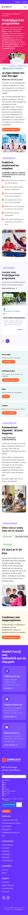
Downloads (5, 848)
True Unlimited (18, 909)
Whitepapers (6, 854)
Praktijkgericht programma (11, 832)
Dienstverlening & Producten (11, 823)
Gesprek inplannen (8, 885)
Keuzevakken (6, 829)
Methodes (9, 14)
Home (3, 14)
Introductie (4, 65)
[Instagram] (8, 898)
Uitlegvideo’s (6, 857)
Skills (3, 835)
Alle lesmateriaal (7, 845)
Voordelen (12, 65)
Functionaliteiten (7, 860)
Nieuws (4, 873)
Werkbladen (6, 851)
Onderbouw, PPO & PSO (10, 820)
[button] (25, 6)
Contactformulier (7, 888)
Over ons (5, 870)
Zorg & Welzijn (6, 826)
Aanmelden (5, 882)
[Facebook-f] (4, 898)
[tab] (7, 536)
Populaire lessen (22, 65)
